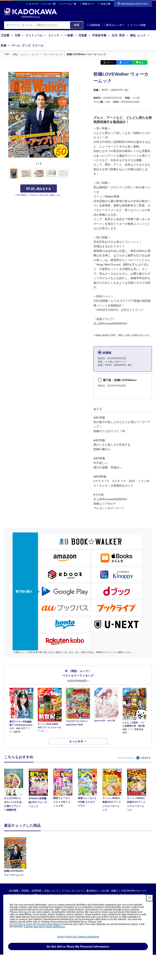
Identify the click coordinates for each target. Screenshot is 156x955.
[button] (71, 173)
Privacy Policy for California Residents (78, 936)
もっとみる (76, 741)
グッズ (26, 45)
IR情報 (25, 890)
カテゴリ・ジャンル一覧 (42, 3)
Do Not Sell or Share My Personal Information (35, 924)
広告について (51, 890)
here (26, 912)
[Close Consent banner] (149, 898)
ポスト (110, 62)
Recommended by (126, 758)
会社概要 (13, 890)
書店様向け (92, 890)
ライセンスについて (72, 890)
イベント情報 (138, 25)
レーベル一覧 (69, 3)
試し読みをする (41, 188)
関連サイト (88, 3)
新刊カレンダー (115, 25)
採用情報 (36, 890)
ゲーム (16, 45)
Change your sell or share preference (44, 926)
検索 (76, 25)
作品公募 (105, 3)
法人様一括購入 (109, 890)
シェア (125, 62)
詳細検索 (95, 25)
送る (141, 62)
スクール (37, 45)
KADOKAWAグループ (133, 890)
